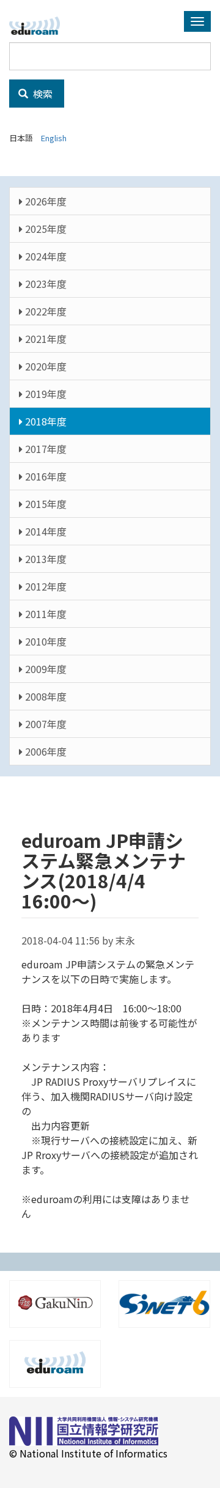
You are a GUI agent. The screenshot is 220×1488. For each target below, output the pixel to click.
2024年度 (45, 256)
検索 (42, 93)
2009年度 (45, 668)
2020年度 (45, 366)
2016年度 (45, 476)
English (54, 138)
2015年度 (45, 503)
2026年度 (45, 201)
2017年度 (45, 448)
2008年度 (45, 696)
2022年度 (45, 311)
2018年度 (45, 421)
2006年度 (45, 751)
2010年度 (45, 641)
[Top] (39, 26)
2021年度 (45, 338)
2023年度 (45, 283)
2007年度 (45, 723)
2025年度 (45, 228)
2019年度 (45, 393)
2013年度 (45, 558)
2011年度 (45, 613)
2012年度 (45, 586)
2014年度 (45, 531)
